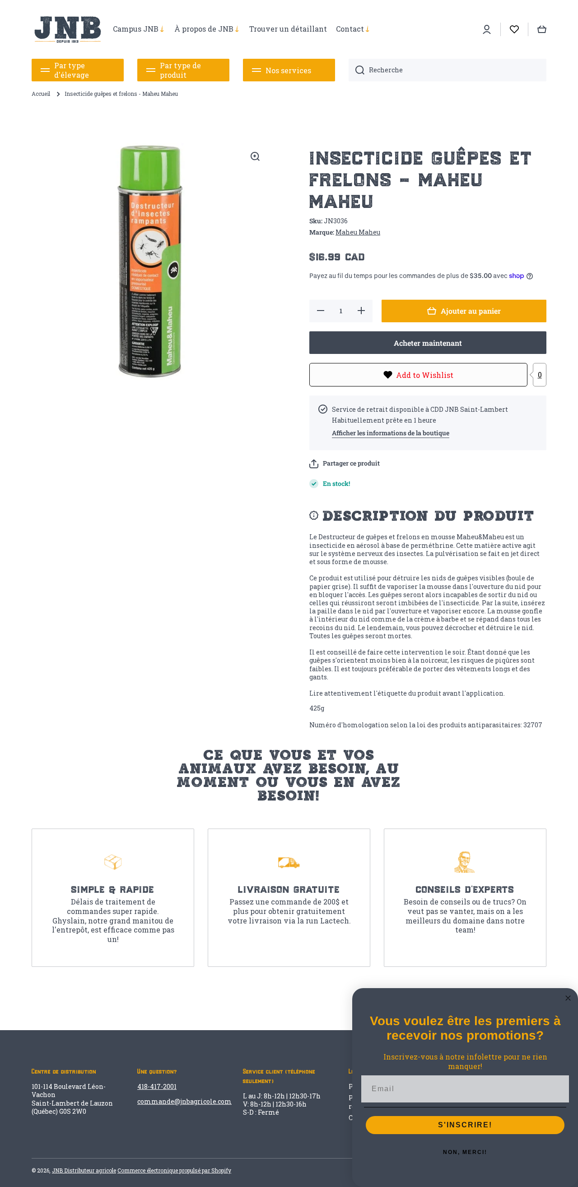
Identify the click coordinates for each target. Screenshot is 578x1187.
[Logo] (68, 29)
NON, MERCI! (465, 1152)
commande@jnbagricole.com (184, 1101)
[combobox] (447, 70)
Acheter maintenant (428, 343)
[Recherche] (356, 70)
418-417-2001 (157, 1086)
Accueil (41, 93)
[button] (344, 463)
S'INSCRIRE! (465, 1125)
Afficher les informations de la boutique (390, 433)
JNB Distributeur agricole (84, 1170)
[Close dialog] (568, 998)
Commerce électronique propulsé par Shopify (174, 1170)
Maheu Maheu (358, 232)
